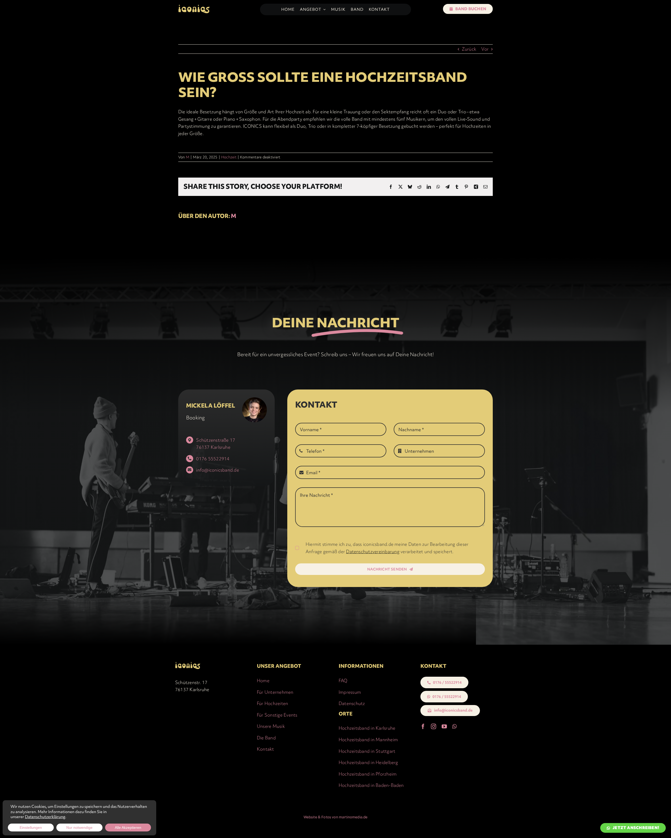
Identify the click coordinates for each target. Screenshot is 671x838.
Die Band (266, 738)
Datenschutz (352, 703)
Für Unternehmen (275, 692)
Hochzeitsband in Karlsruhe (367, 728)
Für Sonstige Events (277, 715)
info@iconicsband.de (217, 470)
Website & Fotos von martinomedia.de (336, 817)
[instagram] (433, 726)
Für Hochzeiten (272, 703)
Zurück (469, 49)
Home (263, 680)
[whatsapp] (454, 726)
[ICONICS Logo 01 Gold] (194, 6)
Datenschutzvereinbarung (372, 551)
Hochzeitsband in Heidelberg (368, 762)
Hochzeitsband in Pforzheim (368, 774)
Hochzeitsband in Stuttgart (367, 751)
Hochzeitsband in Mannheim (368, 739)
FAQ (343, 680)
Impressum (350, 692)
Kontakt (265, 749)
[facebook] (423, 726)
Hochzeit (228, 157)
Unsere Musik (271, 726)
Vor (485, 49)
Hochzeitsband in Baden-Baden (371, 785)
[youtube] (444, 726)
